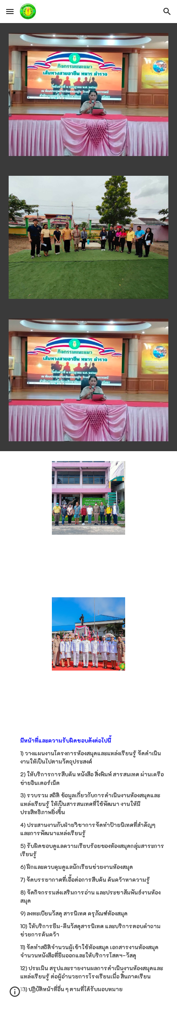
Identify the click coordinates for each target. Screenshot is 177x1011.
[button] (10, 11)
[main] (89, 867)
